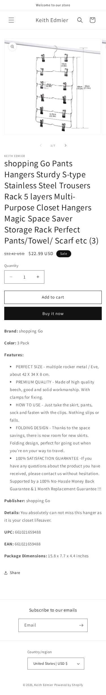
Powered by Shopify (68, 685)
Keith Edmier (43, 685)
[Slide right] (65, 145)
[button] (11, 20)
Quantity (11, 265)
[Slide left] (40, 145)
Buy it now (53, 313)
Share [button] (15, 572)
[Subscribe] (81, 625)
